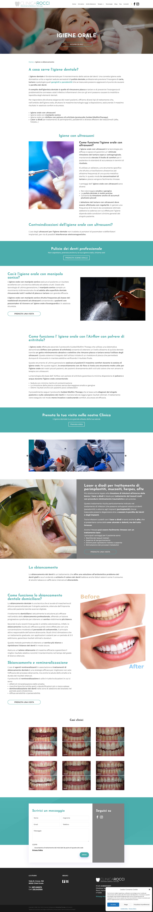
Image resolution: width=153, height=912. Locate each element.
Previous (27, 456)
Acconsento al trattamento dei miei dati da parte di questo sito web (57, 849)
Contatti (126, 4)
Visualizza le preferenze (141, 904)
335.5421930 (37, 889)
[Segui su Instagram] (137, 4)
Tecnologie (109, 4)
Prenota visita (76, 424)
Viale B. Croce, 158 (36, 881)
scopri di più (76, 44)
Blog (115, 4)
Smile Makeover (91, 4)
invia (84, 855)
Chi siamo (81, 4)
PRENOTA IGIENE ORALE (76, 258)
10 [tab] (89, 471)
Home (74, 4)
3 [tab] (71, 471)
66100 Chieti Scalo (36, 883)
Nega (126, 904)
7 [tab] (81, 471)
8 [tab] (84, 471)
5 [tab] (76, 471)
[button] (149, 889)
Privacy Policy (132, 908)
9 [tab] (86, 471)
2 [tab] (68, 471)
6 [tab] (79, 471)
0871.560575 (37, 887)
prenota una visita (24, 314)
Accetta (113, 904)
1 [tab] (65, 471)
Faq (120, 4)
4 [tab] (73, 471)
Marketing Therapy (61, 907)
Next (126, 456)
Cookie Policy (124, 908)
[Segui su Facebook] (134, 4)
